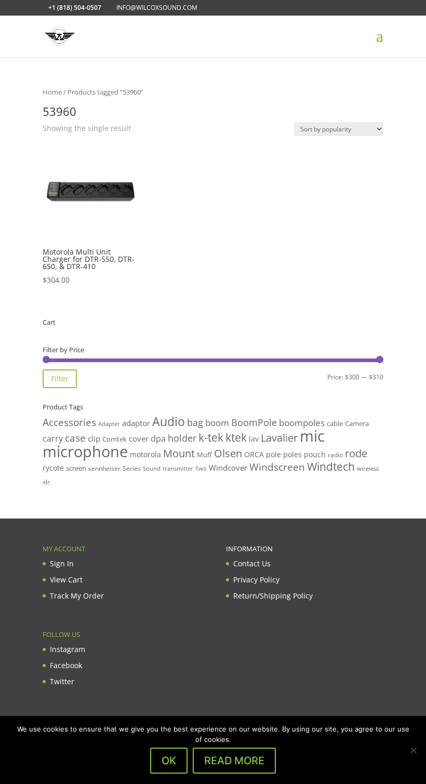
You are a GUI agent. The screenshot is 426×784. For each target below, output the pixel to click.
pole (273, 454)
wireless (368, 468)
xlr (46, 481)
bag (195, 422)
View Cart (66, 579)
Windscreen (277, 467)
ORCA (254, 454)
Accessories (69, 422)
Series (132, 468)
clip (94, 438)
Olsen (228, 453)
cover (139, 438)
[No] (413, 750)
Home (52, 92)
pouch (315, 454)
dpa (158, 438)
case (75, 438)
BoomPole (254, 422)
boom (217, 423)
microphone (85, 451)
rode (356, 453)
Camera (357, 423)
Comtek (114, 439)
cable (335, 423)
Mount (179, 453)
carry (53, 438)
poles (292, 454)
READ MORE (234, 760)
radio (335, 454)
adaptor (136, 423)
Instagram (67, 649)
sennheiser (104, 468)
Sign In (62, 563)
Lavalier (279, 438)
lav (254, 439)
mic (312, 436)
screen (76, 468)
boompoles (302, 423)
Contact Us (252, 563)
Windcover (228, 467)
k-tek (210, 437)
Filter (60, 378)
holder (182, 438)
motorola (145, 454)
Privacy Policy (256, 579)
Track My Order (77, 596)
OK (169, 760)
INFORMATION (249, 548)
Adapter (109, 424)
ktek (236, 437)
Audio (168, 421)
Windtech (331, 466)
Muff (204, 454)
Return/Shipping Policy (273, 596)
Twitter (62, 681)
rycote (53, 468)
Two (201, 468)
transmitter (178, 468)
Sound (152, 468)
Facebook (66, 665)
